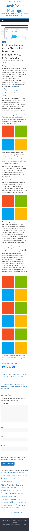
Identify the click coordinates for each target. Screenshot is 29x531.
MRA (10, 502)
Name (3, 427)
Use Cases (9, 507)
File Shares (6, 493)
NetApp (14, 502)
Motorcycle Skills (4, 502)
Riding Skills (3, 505)
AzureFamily (6, 481)
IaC (15, 496)
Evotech (16, 490)
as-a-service (8, 475)
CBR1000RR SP (13, 487)
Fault (20, 490)
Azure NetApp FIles (10, 484)
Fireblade (13, 493)
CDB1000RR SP (20, 487)
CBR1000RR (6, 487)
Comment (4, 404)
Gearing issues (20, 493)
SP (11, 505)
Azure (4, 42)
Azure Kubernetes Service (18, 482)
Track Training (4, 507)
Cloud (3, 490)
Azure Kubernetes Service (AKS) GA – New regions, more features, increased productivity (14, 386)
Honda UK (11, 496)
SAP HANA (8, 505)
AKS (4, 475)
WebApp (17, 507)
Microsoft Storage (8, 499)
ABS (1, 475)
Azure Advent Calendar (13, 478)
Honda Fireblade (4, 496)
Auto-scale (13, 475)
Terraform (20, 505)
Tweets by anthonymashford (14, 512)
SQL (14, 505)
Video (13, 507)
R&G (26, 502)
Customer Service (10, 490)
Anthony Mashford (16, 60)
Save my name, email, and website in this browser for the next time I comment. (13, 458)
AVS (26, 475)
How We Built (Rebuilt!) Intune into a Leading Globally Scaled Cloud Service (14, 376)
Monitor (18, 499)
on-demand (21, 502)
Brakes (2, 487)
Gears (25, 493)
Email (3, 436)
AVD (24, 475)
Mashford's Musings (14, 8)
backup (21, 485)
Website (3, 446)
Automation (19, 475)
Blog (25, 485)
